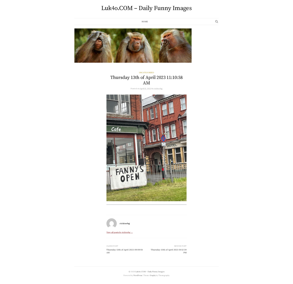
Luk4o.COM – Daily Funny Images (146, 8)
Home (145, 21)
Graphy (153, 275)
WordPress (137, 275)
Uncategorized (146, 72)
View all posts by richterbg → (119, 232)
